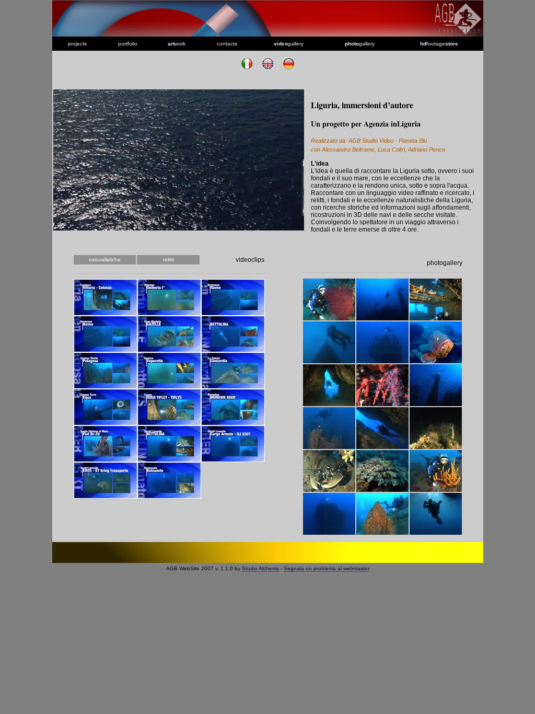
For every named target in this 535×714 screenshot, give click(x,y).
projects (77, 44)
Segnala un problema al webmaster (326, 568)
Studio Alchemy (260, 568)
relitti (168, 259)
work (176, 44)
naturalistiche (105, 259)
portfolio (127, 44)
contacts (227, 44)
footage (439, 44)
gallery (289, 44)
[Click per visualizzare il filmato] (105, 312)
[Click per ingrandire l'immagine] (329, 318)
